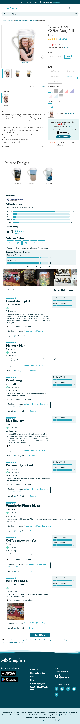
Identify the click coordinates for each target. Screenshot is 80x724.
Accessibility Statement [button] (69, 715)
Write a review (54, 42)
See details (68, 145)
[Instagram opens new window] (63, 688)
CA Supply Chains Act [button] (51, 715)
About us (34, 669)
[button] (2, 8)
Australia (62, 712)
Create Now (63, 137)
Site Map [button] (5, 715)
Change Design (69, 113)
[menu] (42, 86)
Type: (50, 67)
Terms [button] (12, 715)
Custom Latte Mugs (17, 640)
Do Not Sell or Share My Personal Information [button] (40, 717)
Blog (32, 676)
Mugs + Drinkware (7, 20)
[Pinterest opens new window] (69, 688)
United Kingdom (39, 712)
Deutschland (7, 712)
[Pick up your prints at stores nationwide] (57, 674)
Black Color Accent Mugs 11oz (17, 642)
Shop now (57, 2)
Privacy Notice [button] (21, 715)
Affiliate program (37, 683)
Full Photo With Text (16, 183)
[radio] (50, 105)
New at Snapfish (37, 673)
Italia (30, 712)
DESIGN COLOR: (54, 101)
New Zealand (72, 712)
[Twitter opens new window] (57, 694)
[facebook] (57, 688)
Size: (50, 52)
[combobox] (40, 14)
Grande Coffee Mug (21, 20)
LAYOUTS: (5, 91)
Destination (32, 183)
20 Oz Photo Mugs (31, 640)
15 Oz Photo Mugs (45, 640)
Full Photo (33, 20)
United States (52, 712)
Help (32, 680)
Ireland (23, 712)
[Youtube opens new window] (75, 688)
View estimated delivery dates (58, 150)
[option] (6, 74)
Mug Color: (53, 86)
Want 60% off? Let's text (39, 688)
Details (65, 47)
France (16, 712)
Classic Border (48, 183)
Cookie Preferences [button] (35, 715)
